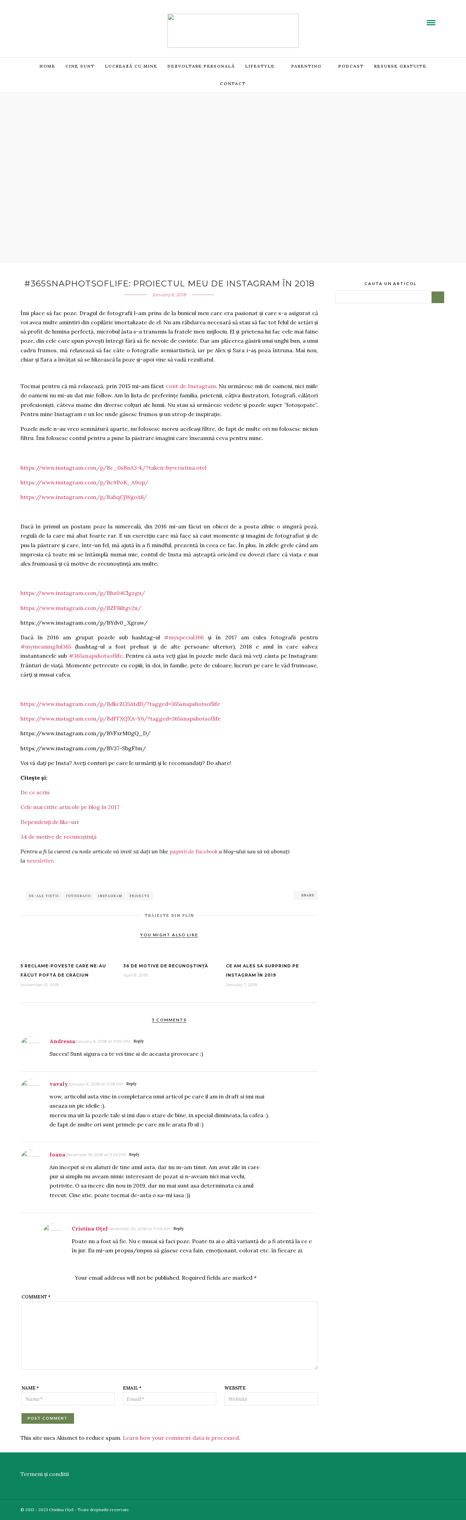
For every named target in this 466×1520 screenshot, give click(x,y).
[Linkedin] (57, 18)
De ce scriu (34, 792)
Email (132, 1388)
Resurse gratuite (400, 66)
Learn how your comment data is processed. (181, 1437)
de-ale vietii (44, 896)
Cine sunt (80, 66)
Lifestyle (260, 66)
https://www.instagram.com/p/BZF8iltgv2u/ (80, 608)
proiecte (140, 896)
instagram (110, 896)
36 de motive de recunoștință (165, 965)
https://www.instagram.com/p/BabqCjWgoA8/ (83, 497)
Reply (138, 1041)
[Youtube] (49, 18)
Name (30, 1388)
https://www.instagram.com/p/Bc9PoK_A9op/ (84, 482)
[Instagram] (74, 18)
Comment (35, 1297)
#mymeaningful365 (45, 646)
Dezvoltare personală (201, 66)
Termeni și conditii (44, 1474)
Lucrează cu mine (131, 66)
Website (235, 1388)
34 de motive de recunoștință (58, 836)
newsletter (40, 860)
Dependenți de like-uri (49, 822)
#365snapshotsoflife (95, 655)
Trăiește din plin (169, 915)
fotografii (78, 896)
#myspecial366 (184, 637)
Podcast (351, 66)
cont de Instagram (191, 386)
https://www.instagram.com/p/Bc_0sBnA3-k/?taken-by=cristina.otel (113, 467)
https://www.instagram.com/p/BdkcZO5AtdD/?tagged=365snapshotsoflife (120, 703)
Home (47, 66)
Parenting (306, 66)
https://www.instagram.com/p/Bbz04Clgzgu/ (82, 592)
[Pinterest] (65, 18)
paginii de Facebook (194, 851)
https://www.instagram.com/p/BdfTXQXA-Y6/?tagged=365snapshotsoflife (120, 718)
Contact (233, 83)
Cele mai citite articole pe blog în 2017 (69, 807)
